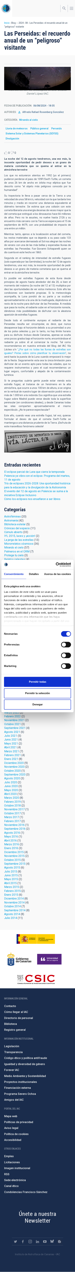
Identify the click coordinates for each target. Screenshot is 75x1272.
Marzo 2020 (11, 797)
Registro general (15, 1029)
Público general (39, 128)
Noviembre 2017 (14, 809)
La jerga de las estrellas (18, 540)
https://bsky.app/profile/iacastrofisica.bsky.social (52, 1241)
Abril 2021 (10, 747)
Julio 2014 (10, 918)
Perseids (56, 128)
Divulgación (12, 138)
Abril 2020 (10, 794)
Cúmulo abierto (13, 532)
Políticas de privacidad (18, 1122)
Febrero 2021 (12, 755)
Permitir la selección (37, 693)
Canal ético (11, 1186)
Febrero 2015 (12, 891)
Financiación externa (17, 1087)
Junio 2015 (11, 875)
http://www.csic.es (36, 979)
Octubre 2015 (12, 860)
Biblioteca (10, 1024)
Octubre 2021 (12, 724)
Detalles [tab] (34, 574)
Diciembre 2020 (14, 763)
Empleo (9, 1156)
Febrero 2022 (12, 716)
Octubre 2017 (12, 813)
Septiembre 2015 (14, 863)
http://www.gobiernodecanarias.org (19, 959)
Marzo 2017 (11, 817)
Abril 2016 (10, 840)
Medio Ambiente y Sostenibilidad (25, 1076)
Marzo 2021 (11, 751)
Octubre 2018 (12, 805)
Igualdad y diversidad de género (24, 1064)
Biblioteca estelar (15, 524)
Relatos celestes (14, 559)
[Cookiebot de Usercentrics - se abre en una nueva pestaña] (55, 564)
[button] (37, 78)
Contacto (10, 1006)
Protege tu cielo (14, 555)
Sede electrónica (15, 1180)
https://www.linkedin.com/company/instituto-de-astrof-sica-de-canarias (37, 1241)
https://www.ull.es (50, 959)
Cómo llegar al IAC (16, 1012)
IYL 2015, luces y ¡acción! (19, 536)
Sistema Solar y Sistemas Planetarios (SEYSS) (32, 133)
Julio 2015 (10, 871)
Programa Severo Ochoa (20, 1094)
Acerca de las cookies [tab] (57, 574)
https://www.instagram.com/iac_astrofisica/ (30, 1241)
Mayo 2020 (11, 790)
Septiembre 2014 (14, 910)
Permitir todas (37, 681)
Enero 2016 (11, 848)
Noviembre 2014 (14, 902)
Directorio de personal (18, 1018)
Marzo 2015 (11, 887)
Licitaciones (12, 1162)
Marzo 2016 (11, 844)
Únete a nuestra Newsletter (37, 1217)
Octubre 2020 (12, 770)
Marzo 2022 (11, 712)
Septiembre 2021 (14, 728)
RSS (6, 1174)
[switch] (66, 644)
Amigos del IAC (14, 1099)
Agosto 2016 (12, 832)
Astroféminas (12, 516)
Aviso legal (11, 1128)
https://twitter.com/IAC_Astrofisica (15, 1241)
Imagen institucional (17, 1168)
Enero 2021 (11, 759)
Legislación (11, 1046)
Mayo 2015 (11, 879)
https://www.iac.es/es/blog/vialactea (59, 1241)
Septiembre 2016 (14, 828)
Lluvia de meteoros (17, 128)
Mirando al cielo (28, 119)
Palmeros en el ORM (16, 551)
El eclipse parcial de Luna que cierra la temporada (34, 471)
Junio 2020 (11, 786)
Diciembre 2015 (14, 852)
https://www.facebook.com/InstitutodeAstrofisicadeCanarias (23, 1241)
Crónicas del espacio (17, 528)
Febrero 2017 (12, 821)
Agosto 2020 (12, 778)
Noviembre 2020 (14, 766)
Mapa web (10, 1116)
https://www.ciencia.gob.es (35, 939)
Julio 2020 (10, 782)
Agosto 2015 (12, 867)
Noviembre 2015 (14, 856)
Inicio (7, 22)
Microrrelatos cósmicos (18, 543)
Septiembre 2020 (14, 774)
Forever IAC (11, 1070)
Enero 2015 (11, 894)
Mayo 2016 (11, 836)
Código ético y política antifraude (25, 1058)
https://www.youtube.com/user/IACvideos (44, 1241)
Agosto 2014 (12, 914)
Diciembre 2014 (14, 898)
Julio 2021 (10, 735)
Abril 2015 (10, 883)
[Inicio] (6, 8)
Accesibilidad (12, 1140)
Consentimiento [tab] (14, 574)
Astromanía (11, 520)
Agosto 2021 (12, 732)
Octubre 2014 (12, 906)
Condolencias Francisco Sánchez (25, 1192)
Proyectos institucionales (20, 1082)
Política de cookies (16, 1134)
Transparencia (13, 1052)
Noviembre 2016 (14, 825)
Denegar (37, 704)
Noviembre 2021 (14, 720)
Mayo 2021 (11, 743)
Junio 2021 (11, 739)
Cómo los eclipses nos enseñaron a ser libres (32, 499)
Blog (37, 441)
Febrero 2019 (12, 801)
